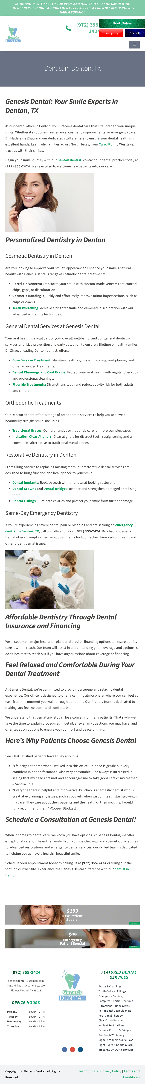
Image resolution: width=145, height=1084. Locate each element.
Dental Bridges (55, 488)
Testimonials (88, 1071)
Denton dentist (69, 160)
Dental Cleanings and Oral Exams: (39, 372)
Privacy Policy (110, 1071)
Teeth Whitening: (26, 308)
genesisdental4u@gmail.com (26, 981)
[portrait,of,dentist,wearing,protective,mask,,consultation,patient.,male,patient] (72, 971)
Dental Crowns (24, 488)
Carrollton (106, 144)
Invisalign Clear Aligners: (32, 436)
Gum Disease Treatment (31, 360)
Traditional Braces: (27, 430)
